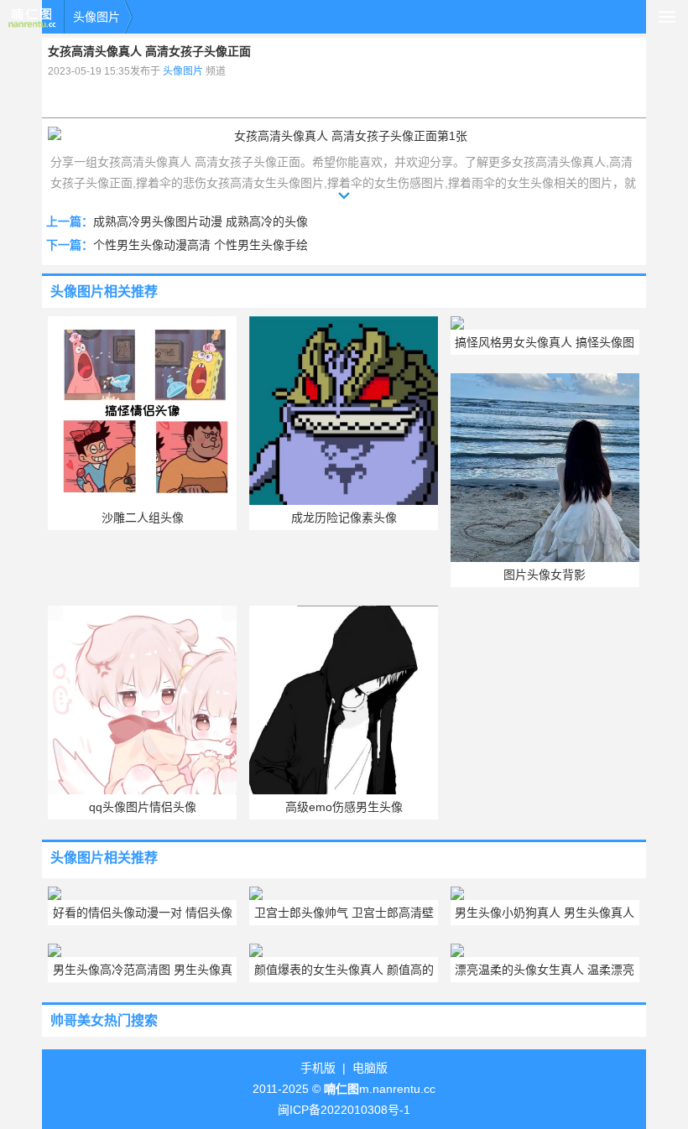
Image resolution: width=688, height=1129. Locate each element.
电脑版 (370, 1067)
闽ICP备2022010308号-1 (344, 1109)
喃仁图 (32, 16)
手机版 (318, 1067)
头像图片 (96, 16)
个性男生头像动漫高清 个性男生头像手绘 (200, 245)
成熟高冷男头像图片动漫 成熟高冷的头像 (200, 221)
